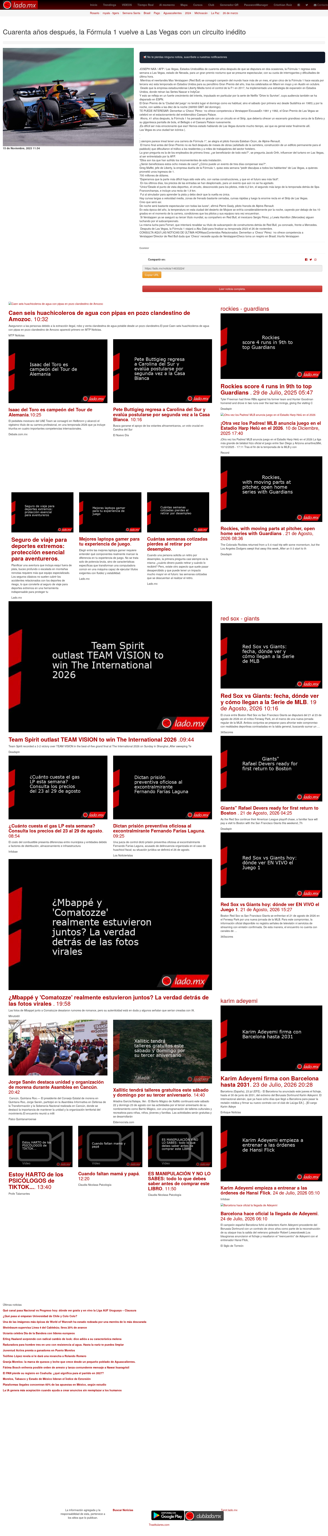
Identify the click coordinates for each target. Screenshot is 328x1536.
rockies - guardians (245, 308)
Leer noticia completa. (232, 289)
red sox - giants (240, 618)
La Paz (215, 13)
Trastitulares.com (159, 1524)
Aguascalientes (172, 13)
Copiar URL (152, 275)
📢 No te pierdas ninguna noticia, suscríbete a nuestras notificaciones (185, 57)
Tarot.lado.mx (229, 1510)
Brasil (147, 13)
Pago (157, 13)
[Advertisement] (110, 465)
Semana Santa (131, 13)
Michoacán (201, 13)
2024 (188, 13)
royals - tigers (111, 13)
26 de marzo (230, 13)
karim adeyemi (239, 1000)
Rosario (94, 13)
